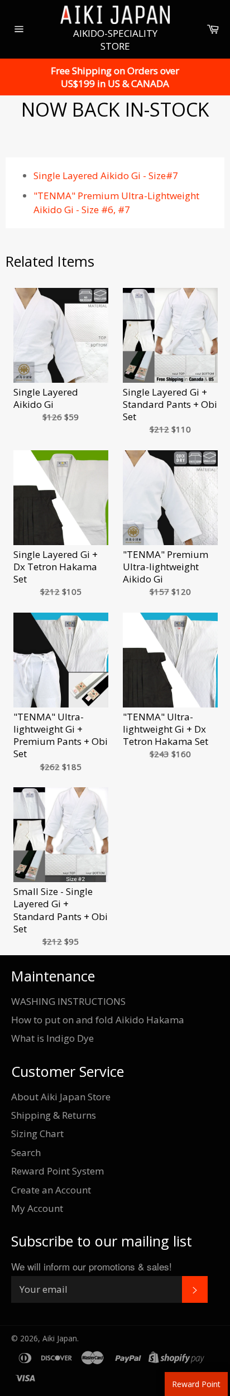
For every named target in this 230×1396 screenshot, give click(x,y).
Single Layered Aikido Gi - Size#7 (105, 175)
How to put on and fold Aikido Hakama (97, 1019)
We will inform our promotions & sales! (91, 1266)
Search (26, 1152)
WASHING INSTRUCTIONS (68, 1001)
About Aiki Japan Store (61, 1096)
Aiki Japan (59, 1338)
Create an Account (51, 1189)
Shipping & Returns (53, 1115)
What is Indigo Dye (52, 1038)
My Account (37, 1208)
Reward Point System (57, 1170)
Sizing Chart (37, 1133)
